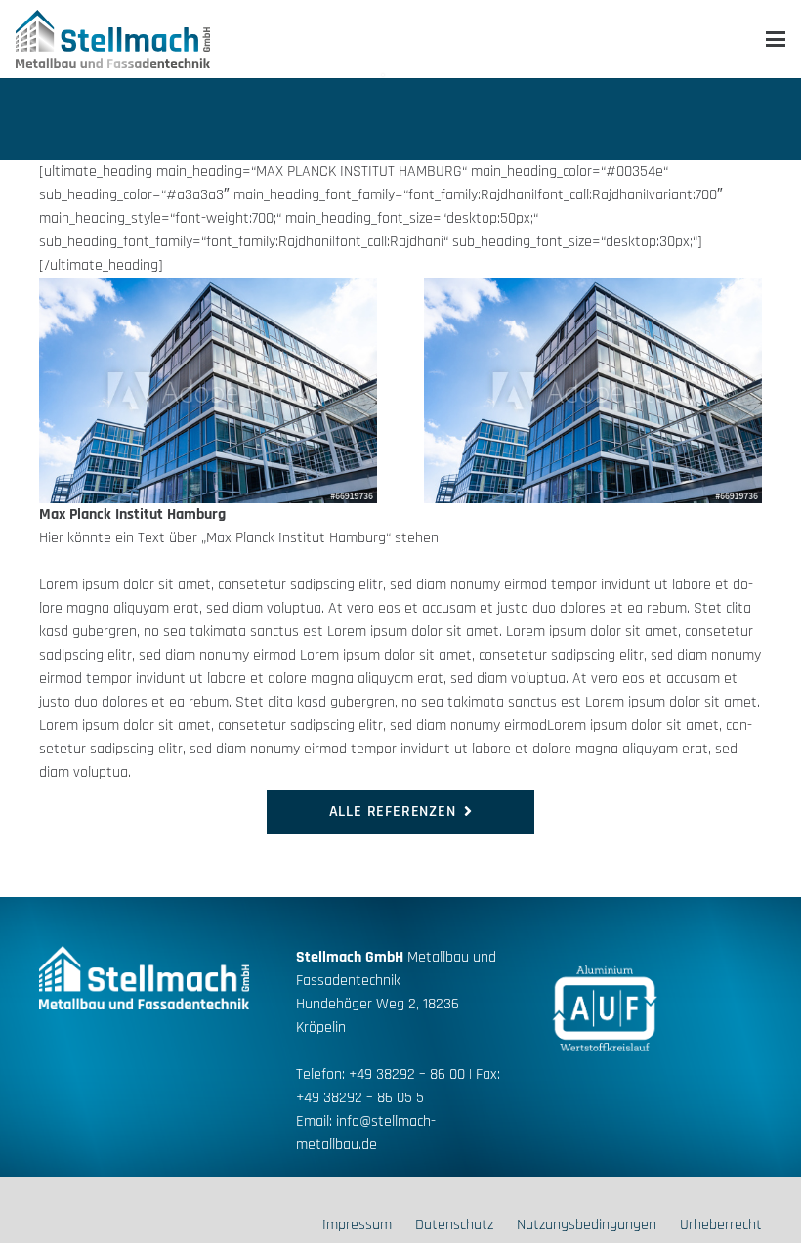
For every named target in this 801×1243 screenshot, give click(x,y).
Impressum (357, 1225)
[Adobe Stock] (208, 390)
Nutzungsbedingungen (586, 1225)
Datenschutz (454, 1225)
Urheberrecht (721, 1225)
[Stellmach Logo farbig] (113, 39)
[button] (775, 39)
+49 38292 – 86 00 (407, 1074)
